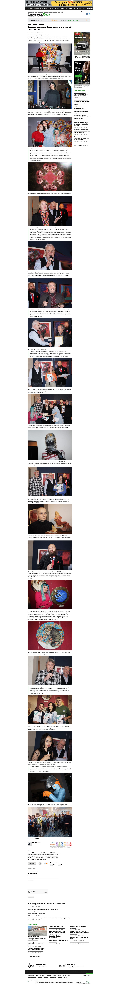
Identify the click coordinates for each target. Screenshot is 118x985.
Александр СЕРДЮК (40, 857)
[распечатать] (40, 864)
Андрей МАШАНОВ (32, 852)
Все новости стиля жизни (33, 956)
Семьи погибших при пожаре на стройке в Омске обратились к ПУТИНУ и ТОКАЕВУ (81, 138)
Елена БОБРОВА (42, 852)
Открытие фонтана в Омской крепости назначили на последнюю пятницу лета (79, 933)
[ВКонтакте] (45, 863)
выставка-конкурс (49, 854)
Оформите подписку (41, 964)
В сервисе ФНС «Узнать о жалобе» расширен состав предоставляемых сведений (81, 110)
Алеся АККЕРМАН (50, 857)
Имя (28, 875)
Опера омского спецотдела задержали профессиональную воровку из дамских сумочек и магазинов (81, 102)
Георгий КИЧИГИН (51, 852)
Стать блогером (53, 977)
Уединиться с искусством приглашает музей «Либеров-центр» (43, 909)
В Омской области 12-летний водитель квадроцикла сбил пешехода (81, 124)
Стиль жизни (32, 924)
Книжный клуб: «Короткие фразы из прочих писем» (58, 941)
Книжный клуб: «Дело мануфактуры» (55, 936)
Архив (62, 12)
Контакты (46, 977)
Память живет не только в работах (36, 913)
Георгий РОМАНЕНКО (40, 859)
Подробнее (70, 982)
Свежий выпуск (31, 12)
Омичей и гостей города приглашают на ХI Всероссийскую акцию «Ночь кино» (82, 117)
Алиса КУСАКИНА (48, 856)
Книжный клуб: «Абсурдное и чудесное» (78, 927)
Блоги (59, 12)
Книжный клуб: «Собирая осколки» (79, 942)
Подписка (60, 977)
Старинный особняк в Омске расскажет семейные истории (57, 927)
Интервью (46, 12)
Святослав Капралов (38, 854)
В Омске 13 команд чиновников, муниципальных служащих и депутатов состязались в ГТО (36, 950)
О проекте (40, 977)
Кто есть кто (40, 12)
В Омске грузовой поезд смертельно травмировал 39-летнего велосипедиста (81, 94)
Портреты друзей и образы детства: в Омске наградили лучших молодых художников (49, 918)
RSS (64, 977)
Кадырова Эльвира (36, 842)
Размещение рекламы (32, 977)
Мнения (50, 12)
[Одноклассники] (46, 863)
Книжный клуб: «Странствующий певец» (79, 938)
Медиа (36, 12)
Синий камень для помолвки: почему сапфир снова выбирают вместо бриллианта (82, 131)
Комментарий (31, 880)
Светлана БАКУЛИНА (38, 856)
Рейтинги (55, 12)
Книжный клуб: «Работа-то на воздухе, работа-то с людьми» (57, 932)
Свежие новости (79, 90)
